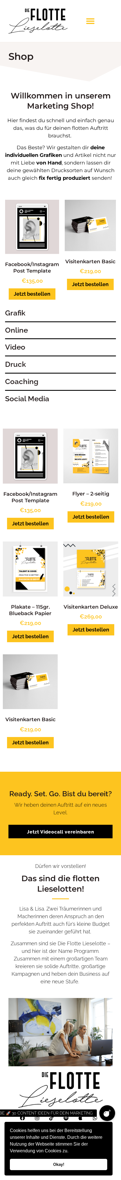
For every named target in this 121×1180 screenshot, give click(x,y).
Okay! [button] (58, 1164)
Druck (15, 364)
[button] (70, 1151)
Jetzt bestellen (32, 294)
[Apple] (80, 1118)
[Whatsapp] (95, 1118)
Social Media (27, 398)
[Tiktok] (51, 1118)
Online (16, 330)
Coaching (21, 381)
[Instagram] (37, 1118)
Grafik (15, 313)
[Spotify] (66, 1118)
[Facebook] (22, 1118)
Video (15, 347)
